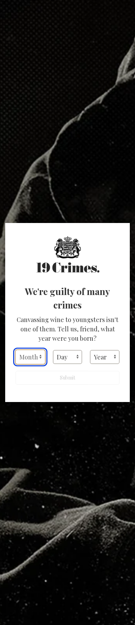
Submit (67, 377)
